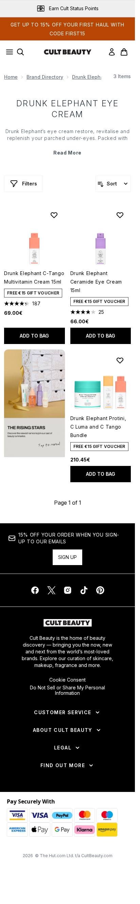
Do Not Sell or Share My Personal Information (67, 690)
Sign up (67, 557)
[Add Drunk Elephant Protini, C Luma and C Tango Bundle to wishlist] (120, 360)
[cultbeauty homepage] (67, 52)
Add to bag (34, 336)
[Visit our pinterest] (100, 590)
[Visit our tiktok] (84, 590)
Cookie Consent (67, 680)
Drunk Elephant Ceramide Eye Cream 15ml (96, 281)
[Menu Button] (7, 52)
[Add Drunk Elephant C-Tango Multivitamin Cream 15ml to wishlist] (54, 215)
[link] (111, 52)
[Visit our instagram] (67, 590)
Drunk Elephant (90, 77)
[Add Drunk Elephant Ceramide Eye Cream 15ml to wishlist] (120, 215)
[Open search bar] (20, 52)
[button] (34, 403)
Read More (67, 153)
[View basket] (124, 52)
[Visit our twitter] (51, 590)
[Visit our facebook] (35, 590)
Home (11, 77)
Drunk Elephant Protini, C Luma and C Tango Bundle (98, 426)
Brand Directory (45, 77)
